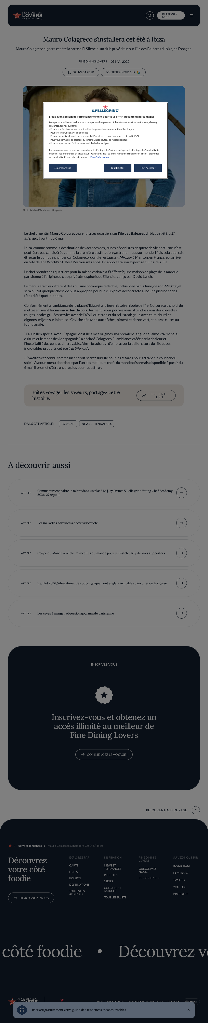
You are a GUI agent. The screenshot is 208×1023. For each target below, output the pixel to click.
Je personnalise (63, 167)
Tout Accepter (148, 167)
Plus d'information (99, 157)
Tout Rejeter (117, 167)
